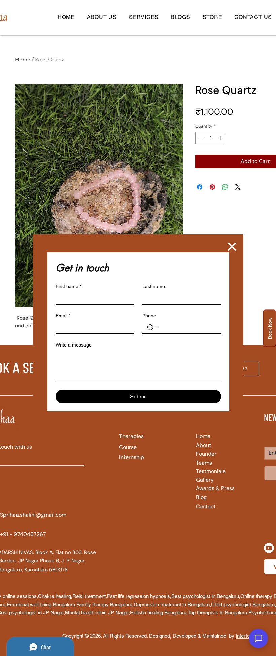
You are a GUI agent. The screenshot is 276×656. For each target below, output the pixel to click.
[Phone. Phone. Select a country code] (153, 327)
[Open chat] (258, 638)
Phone (149, 315)
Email (63, 315)
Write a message (74, 345)
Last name (153, 286)
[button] (232, 247)
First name (68, 286)
